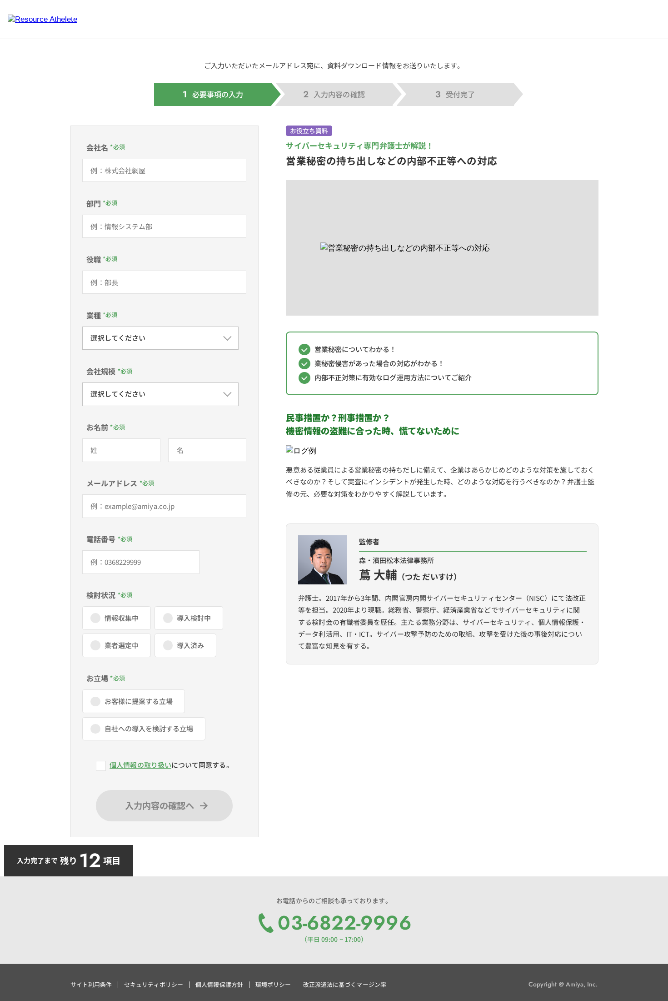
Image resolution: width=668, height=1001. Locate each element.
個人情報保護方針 (219, 984)
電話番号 (100, 538)
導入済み (190, 645)
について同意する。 (171, 765)
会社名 (97, 147)
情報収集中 (122, 618)
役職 (93, 259)
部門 (93, 203)
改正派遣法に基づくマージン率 (344, 984)
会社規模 (100, 371)
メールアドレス (112, 483)
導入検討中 (194, 618)
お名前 (97, 427)
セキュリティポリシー (154, 984)
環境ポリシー (273, 984)
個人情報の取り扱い (140, 765)
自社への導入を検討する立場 (149, 728)
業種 (93, 315)
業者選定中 (122, 645)
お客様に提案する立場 (139, 701)
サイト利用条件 (91, 984)
